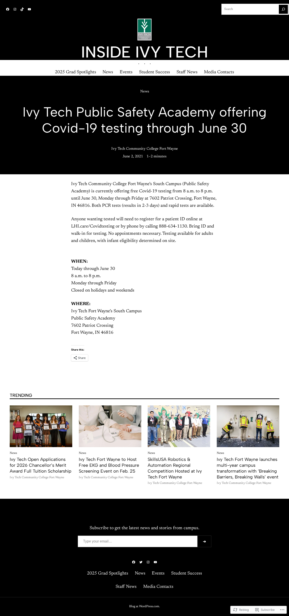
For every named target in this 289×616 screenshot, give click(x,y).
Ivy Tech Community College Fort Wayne (144, 149)
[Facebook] (7, 9)
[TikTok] (22, 9)
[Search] (283, 9)
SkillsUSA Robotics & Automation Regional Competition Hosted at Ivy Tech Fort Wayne (175, 468)
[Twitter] (141, 562)
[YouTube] (29, 9)
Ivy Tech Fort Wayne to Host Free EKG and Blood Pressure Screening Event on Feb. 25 (109, 465)
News (144, 91)
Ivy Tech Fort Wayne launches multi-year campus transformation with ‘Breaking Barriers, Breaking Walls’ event (247, 468)
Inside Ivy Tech (144, 52)
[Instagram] (15, 9)
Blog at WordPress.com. (144, 606)
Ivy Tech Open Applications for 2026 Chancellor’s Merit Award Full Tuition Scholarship (40, 465)
